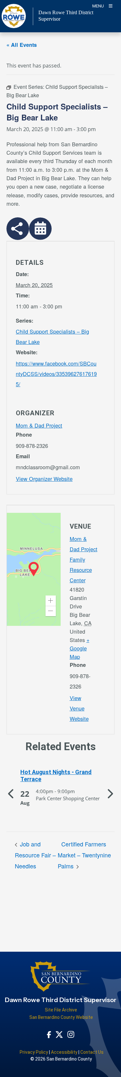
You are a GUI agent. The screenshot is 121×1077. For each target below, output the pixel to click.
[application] (34, 569)
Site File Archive (61, 1009)
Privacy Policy (34, 1052)
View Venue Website (79, 708)
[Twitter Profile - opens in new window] (59, 1034)
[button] (50, 600)
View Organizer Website (44, 478)
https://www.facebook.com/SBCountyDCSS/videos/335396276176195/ (56, 373)
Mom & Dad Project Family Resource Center (83, 559)
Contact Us (92, 1052)
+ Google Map (79, 648)
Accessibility (64, 1052)
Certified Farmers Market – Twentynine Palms (84, 855)
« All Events (21, 44)
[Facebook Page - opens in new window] (49, 1034)
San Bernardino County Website (61, 1017)
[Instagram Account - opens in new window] (70, 1034)
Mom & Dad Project (39, 425)
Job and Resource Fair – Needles (35, 855)
